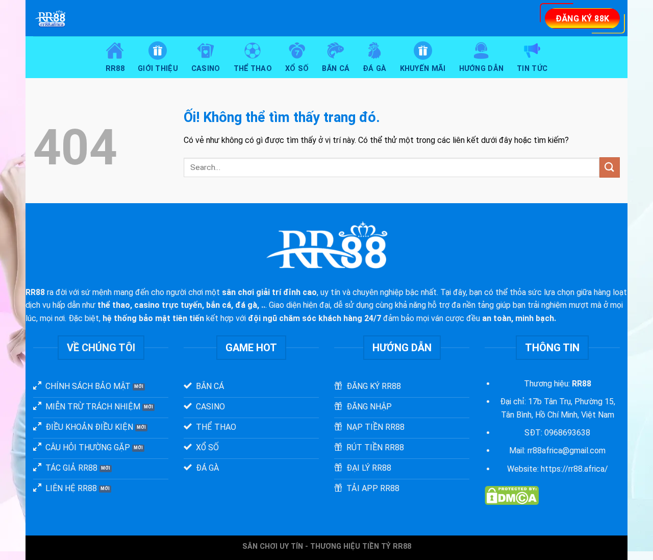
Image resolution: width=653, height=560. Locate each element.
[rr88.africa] (142, 18)
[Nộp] (609, 167)
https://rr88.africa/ (574, 469)
